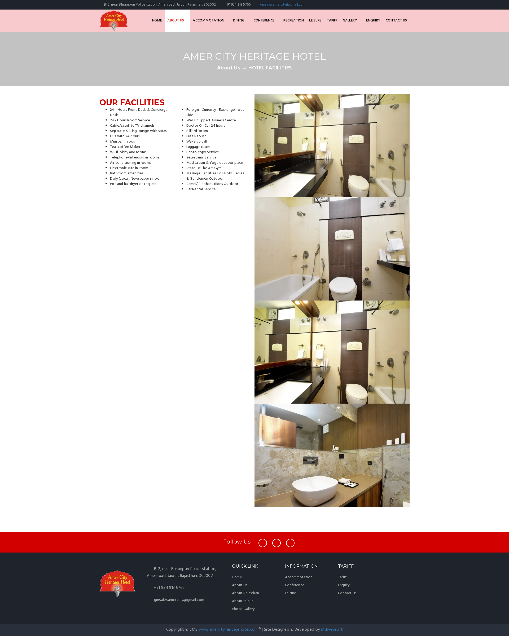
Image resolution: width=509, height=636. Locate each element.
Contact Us (396, 20)
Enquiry (373, 20)
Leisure (315, 20)
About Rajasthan (245, 593)
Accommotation (209, 20)
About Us (176, 20)
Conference (264, 20)
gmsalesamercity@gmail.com (283, 4)
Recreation (293, 20)
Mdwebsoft (332, 629)
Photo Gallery (243, 609)
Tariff (332, 20)
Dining (239, 20)
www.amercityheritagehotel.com (229, 629)
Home (157, 20)
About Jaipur (242, 601)
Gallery (350, 20)
